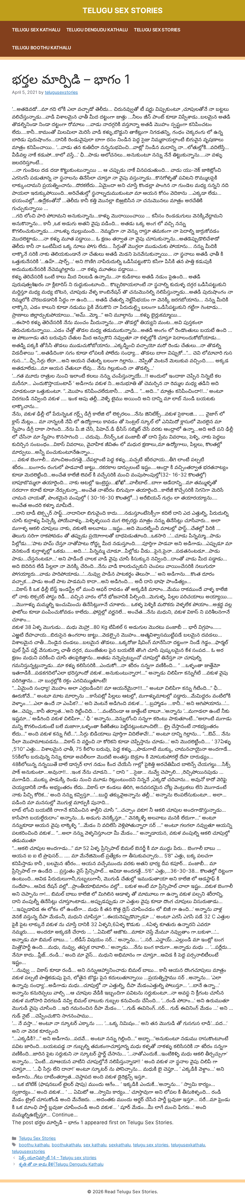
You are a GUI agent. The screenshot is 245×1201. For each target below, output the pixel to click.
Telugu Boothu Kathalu (41, 47)
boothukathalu (66, 1144)
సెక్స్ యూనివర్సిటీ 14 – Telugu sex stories (58, 1157)
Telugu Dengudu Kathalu (97, 30)
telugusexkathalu (188, 1144)
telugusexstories (28, 1151)
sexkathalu (120, 1144)
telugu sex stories (151, 1144)
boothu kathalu (34, 1144)
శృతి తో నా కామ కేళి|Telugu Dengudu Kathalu (61, 1164)
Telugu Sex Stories (122, 10)
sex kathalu (94, 1144)
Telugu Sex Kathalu (36, 30)
